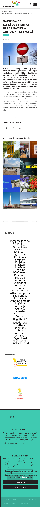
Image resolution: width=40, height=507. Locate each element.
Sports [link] (26, 293)
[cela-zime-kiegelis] (20, 54)
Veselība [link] (20, 269)
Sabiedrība (20, 117)
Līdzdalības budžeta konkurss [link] (20, 325)
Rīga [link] (20, 330)
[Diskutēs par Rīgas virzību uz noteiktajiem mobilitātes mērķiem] (11, 183)
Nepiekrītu (20, 487)
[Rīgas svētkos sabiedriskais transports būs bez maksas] (28, 200)
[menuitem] (29, 4)
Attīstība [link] (15, 293)
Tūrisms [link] (26, 341)
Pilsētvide (11, 117)
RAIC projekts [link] (20, 245)
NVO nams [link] (20, 272)
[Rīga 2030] (20, 378)
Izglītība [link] (20, 303)
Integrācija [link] (16, 241)
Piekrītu (19, 482)
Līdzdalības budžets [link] (17, 341)
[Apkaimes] (11, 4)
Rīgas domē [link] (20, 338)
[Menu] (34, 4)
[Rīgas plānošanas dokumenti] (20, 362)
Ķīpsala (5, 34)
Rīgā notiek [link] (20, 318)
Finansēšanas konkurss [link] (20, 248)
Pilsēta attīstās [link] (20, 290)
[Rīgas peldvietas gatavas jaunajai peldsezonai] (11, 166)
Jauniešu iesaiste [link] (20, 309)
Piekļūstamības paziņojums (13, 443)
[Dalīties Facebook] (6, 128)
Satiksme (27, 117)
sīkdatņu (24, 477)
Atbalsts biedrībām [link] (20, 286)
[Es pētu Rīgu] (20, 393)
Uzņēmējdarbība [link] (20, 300)
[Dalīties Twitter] (13, 128)
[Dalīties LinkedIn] (26, 128)
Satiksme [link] (20, 254)
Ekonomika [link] (20, 313)
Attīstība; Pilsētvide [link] (20, 343)
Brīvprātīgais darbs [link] (20, 320)
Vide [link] (27, 241)
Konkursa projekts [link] (20, 258)
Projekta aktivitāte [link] (20, 263)
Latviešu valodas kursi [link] (20, 340)
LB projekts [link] (20, 243)
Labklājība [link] (20, 306)
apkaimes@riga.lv (9, 417)
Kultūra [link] (20, 316)
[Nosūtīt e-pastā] (33, 128)
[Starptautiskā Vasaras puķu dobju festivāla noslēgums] (28, 183)
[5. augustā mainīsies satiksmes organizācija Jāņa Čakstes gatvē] (11, 149)
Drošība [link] (20, 267)
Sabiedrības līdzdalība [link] (20, 296)
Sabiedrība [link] (20, 282)
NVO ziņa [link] (20, 252)
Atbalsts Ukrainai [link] (20, 334)
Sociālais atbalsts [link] (20, 278)
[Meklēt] (29, 4)
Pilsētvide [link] (20, 275)
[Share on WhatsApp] (20, 128)
